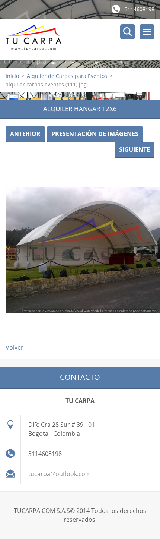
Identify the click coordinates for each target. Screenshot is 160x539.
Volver (14, 347)
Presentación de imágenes (94, 134)
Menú (147, 31)
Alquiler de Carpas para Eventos (67, 75)
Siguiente (134, 149)
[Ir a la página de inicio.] (83, 39)
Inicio (12, 75)
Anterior (25, 134)
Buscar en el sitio (127, 31)
